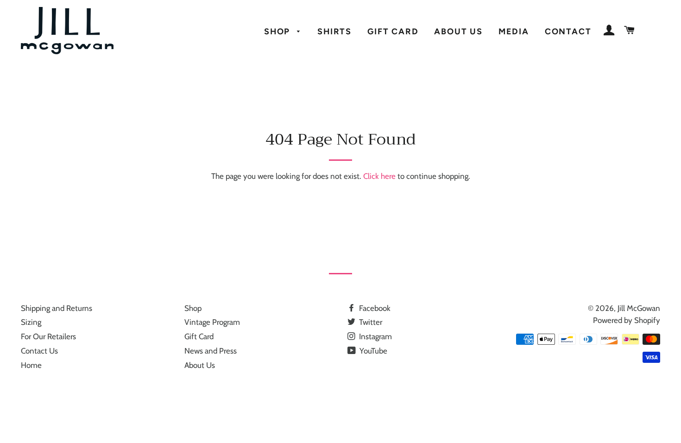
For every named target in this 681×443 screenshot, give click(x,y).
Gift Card (392, 31)
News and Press (210, 350)
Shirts (334, 31)
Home (31, 365)
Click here (379, 176)
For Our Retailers (48, 336)
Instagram (374, 336)
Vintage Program (212, 322)
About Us (458, 31)
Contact (568, 31)
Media (513, 31)
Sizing (31, 322)
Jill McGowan (639, 308)
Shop (278, 31)
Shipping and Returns (56, 308)
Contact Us (39, 350)
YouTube (372, 350)
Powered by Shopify (626, 320)
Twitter (369, 322)
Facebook (374, 308)
